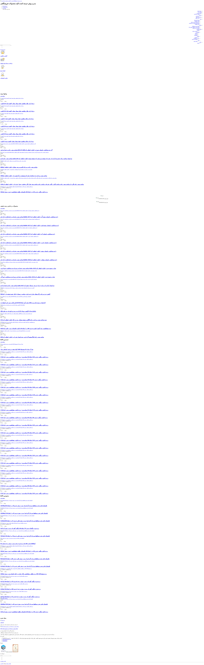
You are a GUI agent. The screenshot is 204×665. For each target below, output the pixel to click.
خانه (200, 19)
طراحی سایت (8, 663)
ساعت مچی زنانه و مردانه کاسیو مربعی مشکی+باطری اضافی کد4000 (18, 167)
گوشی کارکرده (196, 14)
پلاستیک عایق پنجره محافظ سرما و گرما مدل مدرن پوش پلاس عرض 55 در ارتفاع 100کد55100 (25, 521)
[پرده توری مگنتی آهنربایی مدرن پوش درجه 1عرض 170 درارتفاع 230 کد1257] (14, 576)
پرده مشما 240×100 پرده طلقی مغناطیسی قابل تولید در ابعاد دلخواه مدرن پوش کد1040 (23, 574)
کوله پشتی (195, 41)
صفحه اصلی (199, 11)
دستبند (196, 33)
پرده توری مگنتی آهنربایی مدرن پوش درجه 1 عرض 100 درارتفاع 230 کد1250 (20, 589)
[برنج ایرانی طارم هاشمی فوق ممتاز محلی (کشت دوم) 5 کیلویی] (11, 136)
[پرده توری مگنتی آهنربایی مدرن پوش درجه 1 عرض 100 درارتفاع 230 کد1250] (14, 583)
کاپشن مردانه (194, 31)
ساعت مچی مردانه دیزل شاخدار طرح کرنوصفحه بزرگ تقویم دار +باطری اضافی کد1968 (23, 175)
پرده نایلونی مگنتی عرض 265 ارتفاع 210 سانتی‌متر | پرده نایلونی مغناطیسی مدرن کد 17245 (24, 357)
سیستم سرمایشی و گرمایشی (194, 23)
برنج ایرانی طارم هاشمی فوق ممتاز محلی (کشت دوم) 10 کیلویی (17, 134)
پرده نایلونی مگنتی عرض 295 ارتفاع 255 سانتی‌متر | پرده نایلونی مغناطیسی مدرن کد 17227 (24, 493)
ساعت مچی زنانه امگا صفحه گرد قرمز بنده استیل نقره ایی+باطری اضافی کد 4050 (22, 337)
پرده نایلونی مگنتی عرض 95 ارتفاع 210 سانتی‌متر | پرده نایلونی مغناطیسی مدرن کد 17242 (24, 379)
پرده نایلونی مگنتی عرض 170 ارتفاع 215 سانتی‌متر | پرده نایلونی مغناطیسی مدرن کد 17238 (24, 410)
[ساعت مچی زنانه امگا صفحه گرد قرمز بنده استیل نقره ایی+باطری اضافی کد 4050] (15, 330)
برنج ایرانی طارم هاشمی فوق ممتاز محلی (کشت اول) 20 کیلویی (17, 103)
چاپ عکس (197, 18)
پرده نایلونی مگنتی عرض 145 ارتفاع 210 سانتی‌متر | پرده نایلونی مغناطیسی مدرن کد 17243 (24, 372)
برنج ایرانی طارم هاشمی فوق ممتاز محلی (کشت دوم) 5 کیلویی (17, 141)
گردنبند (196, 34)
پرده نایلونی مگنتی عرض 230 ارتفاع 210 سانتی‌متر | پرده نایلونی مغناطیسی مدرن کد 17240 (24, 395)
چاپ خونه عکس (198, 17)
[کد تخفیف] (2, 620)
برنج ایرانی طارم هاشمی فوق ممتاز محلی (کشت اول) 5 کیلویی (17, 118)
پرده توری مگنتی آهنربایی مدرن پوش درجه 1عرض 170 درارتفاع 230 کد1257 (20, 581)
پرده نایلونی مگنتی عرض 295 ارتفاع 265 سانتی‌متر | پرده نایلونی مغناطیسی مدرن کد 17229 (24, 478)
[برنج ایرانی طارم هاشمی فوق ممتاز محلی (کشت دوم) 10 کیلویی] (12, 128)
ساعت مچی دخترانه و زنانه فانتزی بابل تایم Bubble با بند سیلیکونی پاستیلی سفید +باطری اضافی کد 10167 (28, 251)
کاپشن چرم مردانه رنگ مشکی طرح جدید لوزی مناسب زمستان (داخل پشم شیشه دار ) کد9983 (25, 294)
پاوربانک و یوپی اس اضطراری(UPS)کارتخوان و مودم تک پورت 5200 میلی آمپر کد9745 (22, 302)
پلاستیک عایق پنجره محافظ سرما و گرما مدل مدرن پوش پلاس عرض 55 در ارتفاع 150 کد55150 (25, 566)
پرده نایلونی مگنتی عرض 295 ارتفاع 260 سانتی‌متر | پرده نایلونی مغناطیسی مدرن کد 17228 (24, 486)
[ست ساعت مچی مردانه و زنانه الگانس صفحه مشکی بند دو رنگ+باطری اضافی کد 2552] (16, 313)
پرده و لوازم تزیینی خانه (195, 22)
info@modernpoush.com (7, 639)
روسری (195, 37)
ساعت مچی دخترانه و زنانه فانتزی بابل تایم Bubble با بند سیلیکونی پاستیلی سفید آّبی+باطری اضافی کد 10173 (29, 217)
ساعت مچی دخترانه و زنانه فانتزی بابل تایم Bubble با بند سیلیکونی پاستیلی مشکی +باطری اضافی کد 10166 (28, 260)
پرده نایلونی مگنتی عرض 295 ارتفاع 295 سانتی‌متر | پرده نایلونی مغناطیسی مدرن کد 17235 (24, 432)
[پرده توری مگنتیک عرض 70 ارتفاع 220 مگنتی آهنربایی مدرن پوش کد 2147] (13, 523)
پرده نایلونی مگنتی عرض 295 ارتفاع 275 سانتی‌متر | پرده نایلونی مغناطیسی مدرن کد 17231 (24, 463)
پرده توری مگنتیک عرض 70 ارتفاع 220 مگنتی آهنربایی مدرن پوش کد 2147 (19, 528)
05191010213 (5, 6)
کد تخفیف (2, 622)
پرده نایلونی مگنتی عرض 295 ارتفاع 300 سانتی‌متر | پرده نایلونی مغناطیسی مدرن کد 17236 (24, 425)
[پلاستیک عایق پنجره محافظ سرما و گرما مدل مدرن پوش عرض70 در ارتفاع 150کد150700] (16, 500)
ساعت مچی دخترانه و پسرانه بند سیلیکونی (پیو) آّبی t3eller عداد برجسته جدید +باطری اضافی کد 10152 (27, 277)
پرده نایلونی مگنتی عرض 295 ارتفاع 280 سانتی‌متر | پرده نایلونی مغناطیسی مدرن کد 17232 (24, 455)
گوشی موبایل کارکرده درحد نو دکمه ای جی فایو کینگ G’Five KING (18, 311)
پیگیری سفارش (3, 661)
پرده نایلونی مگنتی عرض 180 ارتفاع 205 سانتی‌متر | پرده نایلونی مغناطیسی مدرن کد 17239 (24, 402)
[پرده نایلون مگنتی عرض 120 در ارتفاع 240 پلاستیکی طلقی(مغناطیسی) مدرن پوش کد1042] (16, 186)
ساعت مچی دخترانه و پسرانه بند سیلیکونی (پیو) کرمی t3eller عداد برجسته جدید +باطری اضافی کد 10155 (28, 268)
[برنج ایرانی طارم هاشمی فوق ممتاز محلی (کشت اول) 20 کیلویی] (12, 98)
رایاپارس (2, 663)
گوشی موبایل (199, 13)
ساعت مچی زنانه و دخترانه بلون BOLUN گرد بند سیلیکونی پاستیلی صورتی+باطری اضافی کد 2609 (26, 150)
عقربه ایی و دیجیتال (195, 28)
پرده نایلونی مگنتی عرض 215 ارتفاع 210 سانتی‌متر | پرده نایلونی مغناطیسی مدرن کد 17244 (24, 364)
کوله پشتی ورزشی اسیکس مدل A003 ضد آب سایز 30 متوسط (16, 349)
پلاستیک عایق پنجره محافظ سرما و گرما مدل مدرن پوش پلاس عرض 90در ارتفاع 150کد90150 (24, 558)
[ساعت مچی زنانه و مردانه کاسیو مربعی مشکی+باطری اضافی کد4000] (13, 160)
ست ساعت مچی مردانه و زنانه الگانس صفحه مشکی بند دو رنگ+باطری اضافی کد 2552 (23, 320)
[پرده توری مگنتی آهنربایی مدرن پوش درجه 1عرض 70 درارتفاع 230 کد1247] (13, 591)
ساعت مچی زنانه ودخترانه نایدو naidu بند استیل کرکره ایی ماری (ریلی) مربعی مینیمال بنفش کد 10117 (27, 285)
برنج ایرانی (197, 16)
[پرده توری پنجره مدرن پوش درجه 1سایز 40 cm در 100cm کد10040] (12, 538)
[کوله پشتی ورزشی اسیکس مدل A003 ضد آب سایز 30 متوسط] (11, 344)
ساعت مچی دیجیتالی (195, 26)
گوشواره (195, 35)
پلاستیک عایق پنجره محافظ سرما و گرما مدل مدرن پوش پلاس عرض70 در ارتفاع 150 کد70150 (25, 536)
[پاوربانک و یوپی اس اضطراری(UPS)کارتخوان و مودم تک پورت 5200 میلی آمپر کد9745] (15, 296)
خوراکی (200, 15)
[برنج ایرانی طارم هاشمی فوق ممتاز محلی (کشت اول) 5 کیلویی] (11, 113)
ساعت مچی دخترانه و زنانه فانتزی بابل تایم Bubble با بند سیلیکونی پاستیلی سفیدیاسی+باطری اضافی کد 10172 (29, 225)
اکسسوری (197, 32)
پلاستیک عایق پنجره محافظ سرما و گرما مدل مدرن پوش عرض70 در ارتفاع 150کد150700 (23, 505)
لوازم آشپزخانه (196, 20)
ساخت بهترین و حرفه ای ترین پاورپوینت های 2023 (9, 628)
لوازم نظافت (197, 24)
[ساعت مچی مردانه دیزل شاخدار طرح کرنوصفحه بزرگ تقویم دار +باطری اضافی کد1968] (16, 169)
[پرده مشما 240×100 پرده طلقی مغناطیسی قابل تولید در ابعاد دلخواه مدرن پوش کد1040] (16, 568)
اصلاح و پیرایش (194, 39)
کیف (198, 40)
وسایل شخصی (198, 29)
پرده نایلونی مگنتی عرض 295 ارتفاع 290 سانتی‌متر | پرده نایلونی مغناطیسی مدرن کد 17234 (24, 440)
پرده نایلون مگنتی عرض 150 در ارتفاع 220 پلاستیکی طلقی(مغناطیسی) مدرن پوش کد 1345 (24, 611)
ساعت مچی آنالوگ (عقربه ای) (194, 27)
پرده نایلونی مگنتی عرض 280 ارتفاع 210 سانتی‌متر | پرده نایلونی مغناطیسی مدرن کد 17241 (24, 387)
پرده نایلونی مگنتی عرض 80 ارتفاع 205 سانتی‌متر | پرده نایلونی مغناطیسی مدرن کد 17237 (24, 417)
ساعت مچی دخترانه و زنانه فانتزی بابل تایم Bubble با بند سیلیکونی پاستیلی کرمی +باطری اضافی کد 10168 (28, 242)
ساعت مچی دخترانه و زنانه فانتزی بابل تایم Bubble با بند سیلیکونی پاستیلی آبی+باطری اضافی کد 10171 (27, 234)
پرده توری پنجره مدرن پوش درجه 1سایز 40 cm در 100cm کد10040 (17, 543)
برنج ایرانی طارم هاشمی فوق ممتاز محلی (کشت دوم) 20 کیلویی (17, 126)
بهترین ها (199, 12)
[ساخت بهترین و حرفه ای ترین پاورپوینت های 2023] (9, 626)
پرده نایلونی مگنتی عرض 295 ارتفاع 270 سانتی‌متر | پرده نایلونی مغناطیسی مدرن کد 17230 (24, 470)
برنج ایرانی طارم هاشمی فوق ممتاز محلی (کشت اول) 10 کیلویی (17, 111)
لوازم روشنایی (196, 21)
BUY (200, 42)
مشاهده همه (2, 96)
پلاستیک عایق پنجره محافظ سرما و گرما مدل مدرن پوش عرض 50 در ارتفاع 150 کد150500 (24, 513)
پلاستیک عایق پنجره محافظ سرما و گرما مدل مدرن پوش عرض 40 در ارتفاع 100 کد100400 (24, 604)
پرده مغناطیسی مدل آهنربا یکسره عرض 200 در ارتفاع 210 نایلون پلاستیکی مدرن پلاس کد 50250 (25, 328)
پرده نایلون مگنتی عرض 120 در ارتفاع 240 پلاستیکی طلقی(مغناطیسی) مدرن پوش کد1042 (24, 192)
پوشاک (198, 36)
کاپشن (198, 30)
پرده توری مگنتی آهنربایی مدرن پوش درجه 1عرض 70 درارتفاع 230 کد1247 (20, 596)
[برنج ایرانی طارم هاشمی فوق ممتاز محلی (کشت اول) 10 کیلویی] (12, 105)
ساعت (200, 25)
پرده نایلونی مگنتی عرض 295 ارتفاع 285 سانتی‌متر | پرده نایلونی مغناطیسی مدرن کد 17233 (24, 448)
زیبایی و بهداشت (196, 38)
